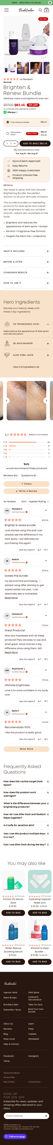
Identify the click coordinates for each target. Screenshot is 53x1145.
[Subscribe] (45, 1116)
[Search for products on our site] (40, 10)
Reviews (8, 1029)
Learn (31, 1024)
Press (31, 1029)
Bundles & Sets (11, 1005)
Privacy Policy (9, 1077)
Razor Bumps (10, 998)
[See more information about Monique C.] (45, 510)
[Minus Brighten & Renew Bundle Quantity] (7, 143)
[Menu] (6, 10)
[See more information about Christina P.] (45, 615)
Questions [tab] (28, 476)
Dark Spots (33, 992)
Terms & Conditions (12, 1073)
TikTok (7, 1061)
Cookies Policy (34, 1082)
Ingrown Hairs (10, 992)
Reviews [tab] (11, 476)
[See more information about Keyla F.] (45, 712)
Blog (6, 1034)
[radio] (26, 122)
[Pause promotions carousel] (50, 2)
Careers (32, 1034)
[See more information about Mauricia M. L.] (45, 670)
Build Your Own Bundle (36, 1010)
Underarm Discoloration (35, 998)
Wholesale (33, 1039)
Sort (24, 502)
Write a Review (32, 492)
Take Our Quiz (35, 1005)
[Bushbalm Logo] (26, 9)
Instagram (33, 1056)
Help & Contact (11, 1044)
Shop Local (9, 1039)
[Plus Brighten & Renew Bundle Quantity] (15, 143)
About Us (8, 1024)
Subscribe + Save (12, 1010)
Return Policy (9, 1082)
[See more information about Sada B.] (45, 561)
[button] (6, 38)
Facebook (9, 1056)
